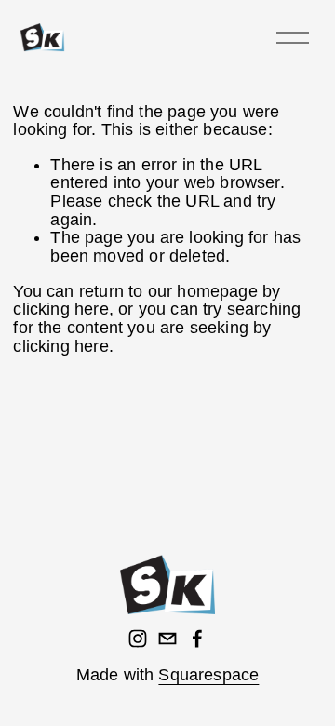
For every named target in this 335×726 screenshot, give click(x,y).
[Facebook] (197, 638)
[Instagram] (137, 638)
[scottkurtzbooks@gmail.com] (167, 638)
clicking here (60, 309)
